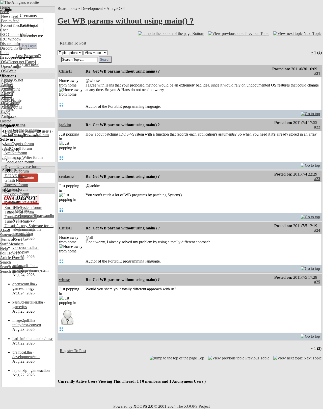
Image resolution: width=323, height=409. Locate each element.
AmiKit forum (15, 153)
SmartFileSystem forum (23, 207)
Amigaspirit (10, 89)
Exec (4, 112)
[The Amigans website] (19, 2)
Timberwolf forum (19, 212)
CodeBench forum (19, 162)
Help (4, 248)
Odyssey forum (16, 194)
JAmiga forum (16, 189)
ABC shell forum (18, 148)
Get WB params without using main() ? (126, 20)
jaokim (65, 125)
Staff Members (11, 244)
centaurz (66, 176)
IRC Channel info (14, 34)
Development (92, 8)
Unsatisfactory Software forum (28, 226)
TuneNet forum (16, 221)
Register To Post (73, 43)
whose (64, 279)
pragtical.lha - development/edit (26, 354)
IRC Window (10, 39)
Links (4, 53)
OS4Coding (10, 103)
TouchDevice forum (20, 216)
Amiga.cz (8, 116)
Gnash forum (14, 180)
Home (5, 7)
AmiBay (7, 98)
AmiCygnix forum (19, 144)
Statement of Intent (15, 235)
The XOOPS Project (193, 406)
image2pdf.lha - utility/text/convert (26, 322)
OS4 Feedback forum (21, 130)
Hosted (5, 121)
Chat (4, 30)
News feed (9, 16)
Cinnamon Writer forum (23, 157)
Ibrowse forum (16, 185)
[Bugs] (30, 62)
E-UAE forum (16, 176)
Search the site (11, 267)
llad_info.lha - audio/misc (32, 338)
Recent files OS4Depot (19, 25)
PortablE (115, 106)
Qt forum (11, 203)
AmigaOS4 (115, 8)
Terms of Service (13, 239)
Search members (13, 271)
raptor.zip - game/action (31, 370)
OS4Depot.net (12, 62)
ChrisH (65, 71)
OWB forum (14, 198)
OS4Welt (8, 71)
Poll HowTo (10, 253)
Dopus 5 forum (16, 171)
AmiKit (6, 94)
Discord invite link (15, 48)
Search (5, 262)
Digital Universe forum (22, 166)
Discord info (10, 43)
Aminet (6, 84)
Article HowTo (12, 257)
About (5, 230)
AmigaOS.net (11, 80)
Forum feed (9, 21)
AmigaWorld (11, 107)
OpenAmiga (10, 66)
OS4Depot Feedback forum (26, 135)
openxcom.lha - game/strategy (24, 286)
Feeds (4, 12)
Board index (67, 8)
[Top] (310, 112)
